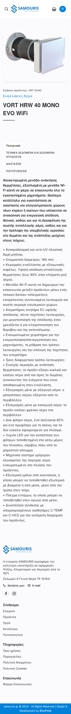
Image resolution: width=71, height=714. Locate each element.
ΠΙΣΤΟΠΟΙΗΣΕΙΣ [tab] (16, 171)
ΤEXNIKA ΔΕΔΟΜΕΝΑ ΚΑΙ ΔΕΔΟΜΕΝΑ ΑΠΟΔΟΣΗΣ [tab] (30, 154)
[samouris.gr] (25, 9)
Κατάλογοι (10, 629)
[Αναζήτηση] (6, 9)
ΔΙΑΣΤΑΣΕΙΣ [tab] (13, 163)
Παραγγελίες (12, 656)
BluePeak (46, 710)
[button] (54, 9)
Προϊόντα (9, 617)
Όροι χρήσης (12, 650)
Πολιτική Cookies (15, 668)
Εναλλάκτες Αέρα (17, 96)
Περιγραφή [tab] (13, 145)
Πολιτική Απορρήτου (17, 662)
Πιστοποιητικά (13, 634)
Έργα (6, 622)
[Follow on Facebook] (6, 593)
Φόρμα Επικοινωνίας (17, 684)
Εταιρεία (9, 611)
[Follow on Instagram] (14, 593)
